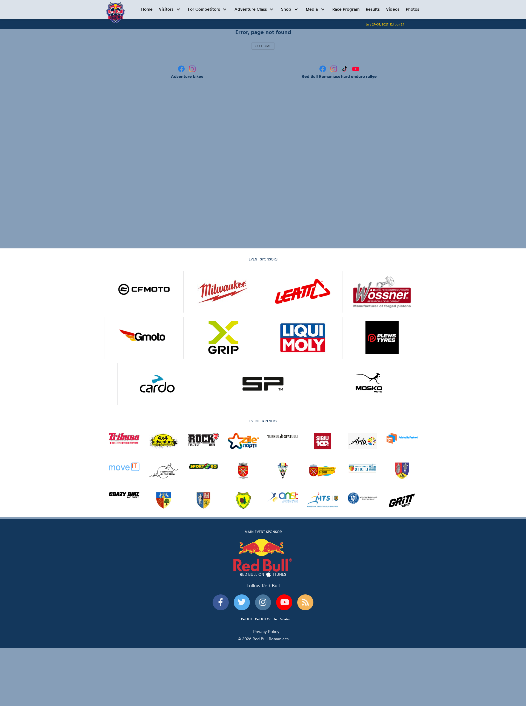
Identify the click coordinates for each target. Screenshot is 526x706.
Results (373, 9)
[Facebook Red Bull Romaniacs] (323, 68)
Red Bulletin (281, 619)
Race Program (345, 9)
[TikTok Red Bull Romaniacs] (345, 68)
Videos (392, 9)
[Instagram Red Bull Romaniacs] (334, 68)
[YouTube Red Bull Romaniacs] (356, 68)
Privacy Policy (266, 631)
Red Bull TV (262, 619)
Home (147, 9)
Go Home (263, 46)
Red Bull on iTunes (263, 574)
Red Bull (246, 619)
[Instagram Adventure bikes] (192, 68)
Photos (412, 9)
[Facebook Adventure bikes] (181, 68)
